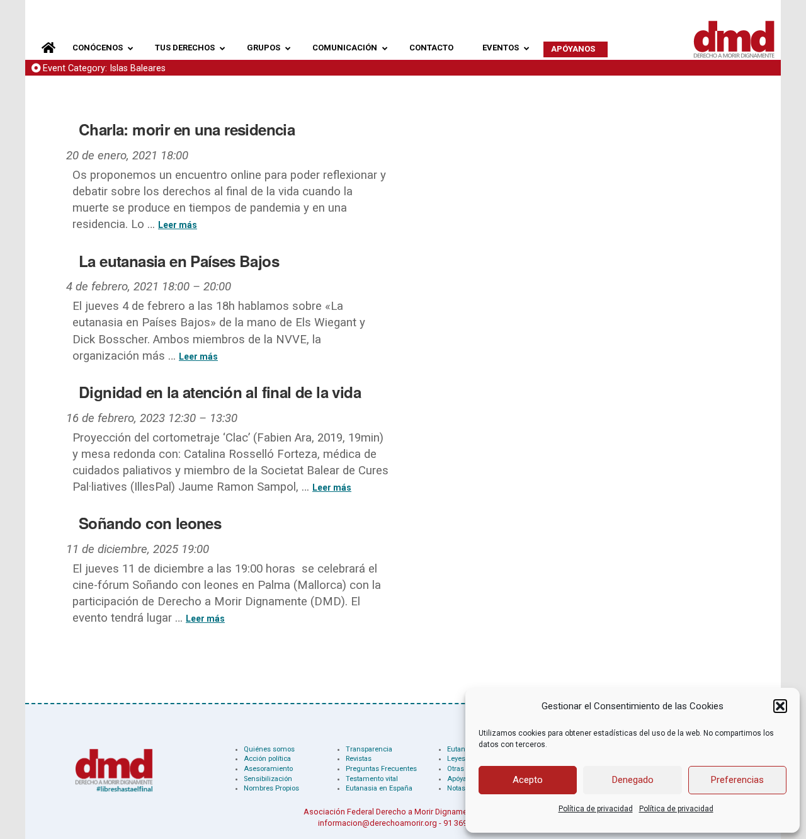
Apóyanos (463, 779)
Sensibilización (268, 779)
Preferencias (737, 779)
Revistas (359, 759)
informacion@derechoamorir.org (377, 823)
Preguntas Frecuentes (381, 769)
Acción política (267, 759)
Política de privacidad (596, 808)
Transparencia (369, 749)
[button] (780, 706)
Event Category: (104, 68)
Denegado (633, 779)
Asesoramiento (268, 769)
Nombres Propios (271, 788)
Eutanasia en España (379, 788)
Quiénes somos (269, 749)
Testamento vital (372, 779)
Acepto (528, 779)
